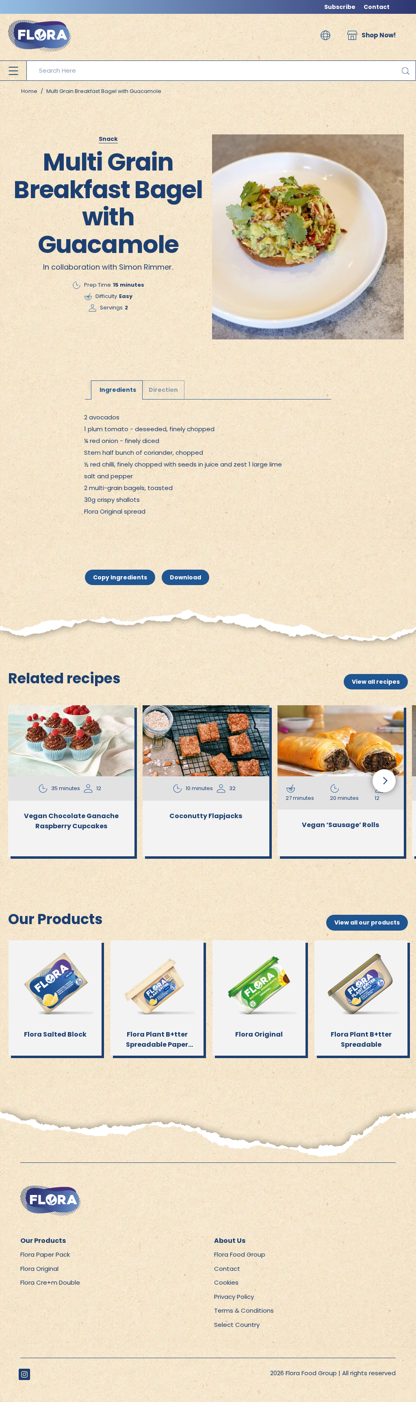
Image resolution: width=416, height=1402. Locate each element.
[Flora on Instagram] (24, 1374)
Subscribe (339, 7)
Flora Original (39, 1268)
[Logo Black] (40, 18)
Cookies (226, 1282)
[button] (325, 35)
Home (29, 91)
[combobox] (221, 70)
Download (185, 577)
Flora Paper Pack (45, 1254)
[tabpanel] (208, 465)
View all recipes (376, 682)
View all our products (367, 922)
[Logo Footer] (50, 1190)
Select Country (237, 1324)
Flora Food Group (239, 1254)
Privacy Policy (234, 1296)
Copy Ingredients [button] (120, 577)
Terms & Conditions (244, 1310)
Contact (377, 7)
